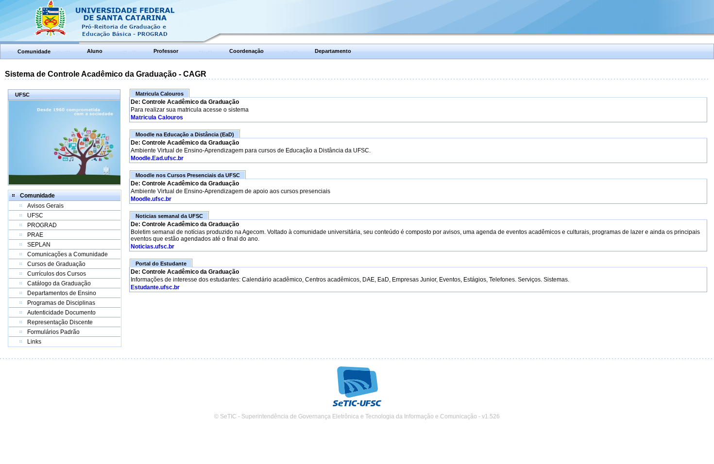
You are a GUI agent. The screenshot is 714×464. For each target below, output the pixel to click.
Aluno (94, 51)
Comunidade (34, 51)
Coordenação (246, 51)
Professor (165, 51)
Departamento (333, 51)
